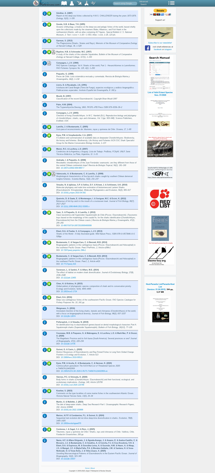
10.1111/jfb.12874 (68, 316)
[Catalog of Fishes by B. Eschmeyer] (160, 228)
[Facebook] (160, 33)
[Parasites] (93, 3)
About (93, 468)
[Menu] (171, 3)
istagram (168, 49)
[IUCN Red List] (160, 198)
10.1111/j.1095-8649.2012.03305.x (75, 206)
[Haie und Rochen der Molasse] (160, 147)
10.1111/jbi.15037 (68, 459)
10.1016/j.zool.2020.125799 (72, 385)
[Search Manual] (160, 72)
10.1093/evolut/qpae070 (71, 423)
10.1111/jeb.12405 (68, 278)
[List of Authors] (71, 3)
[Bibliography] (64, 3)
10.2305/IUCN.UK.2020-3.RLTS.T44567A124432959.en (84, 371)
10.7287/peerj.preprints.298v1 (73, 250)
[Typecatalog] (86, 3)
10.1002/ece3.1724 (69, 291)
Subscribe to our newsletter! (160, 42)
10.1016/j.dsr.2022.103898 (72, 410)
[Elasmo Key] (161, 253)
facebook (158, 49)
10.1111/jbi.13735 (68, 344)
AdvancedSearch (143, 3)
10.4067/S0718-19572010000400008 (76, 225)
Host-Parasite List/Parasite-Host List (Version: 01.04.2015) (160, 287)
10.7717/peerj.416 (68, 264)
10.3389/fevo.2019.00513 (71, 357)
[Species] (79, 3)
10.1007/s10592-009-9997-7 (72, 168)
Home (87, 468)
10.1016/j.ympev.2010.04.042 (73, 193)
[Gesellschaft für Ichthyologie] (160, 172)
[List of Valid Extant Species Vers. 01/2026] (160, 114)
